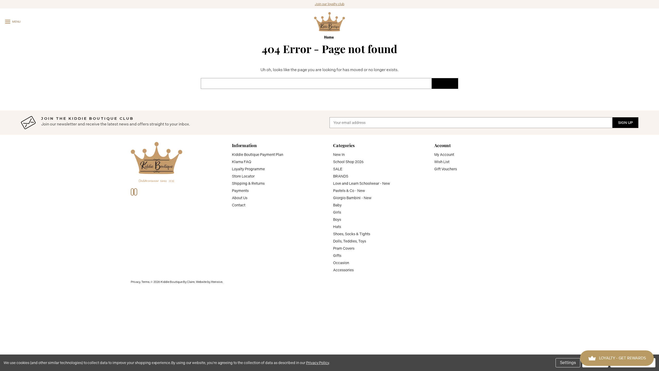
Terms (145, 282)
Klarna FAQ (241, 162)
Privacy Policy (317, 363)
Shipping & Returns (248, 183)
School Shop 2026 (348, 162)
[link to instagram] (135, 192)
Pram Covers (343, 248)
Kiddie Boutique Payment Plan (257, 155)
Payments (240, 191)
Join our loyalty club (329, 4)
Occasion (341, 263)
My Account (444, 155)
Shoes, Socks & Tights (351, 234)
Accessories (343, 270)
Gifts (337, 256)
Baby (337, 205)
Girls (337, 212)
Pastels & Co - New (349, 191)
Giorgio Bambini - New (352, 198)
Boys (337, 219)
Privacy (135, 282)
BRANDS (340, 176)
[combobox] (316, 83)
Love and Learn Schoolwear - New (361, 183)
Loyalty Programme (248, 169)
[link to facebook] (132, 192)
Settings (568, 362)
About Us (239, 198)
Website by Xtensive (209, 282)
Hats (337, 227)
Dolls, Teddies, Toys (349, 241)
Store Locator (243, 176)
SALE (337, 169)
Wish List (441, 162)
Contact (238, 205)
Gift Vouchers (445, 169)
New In (339, 155)
